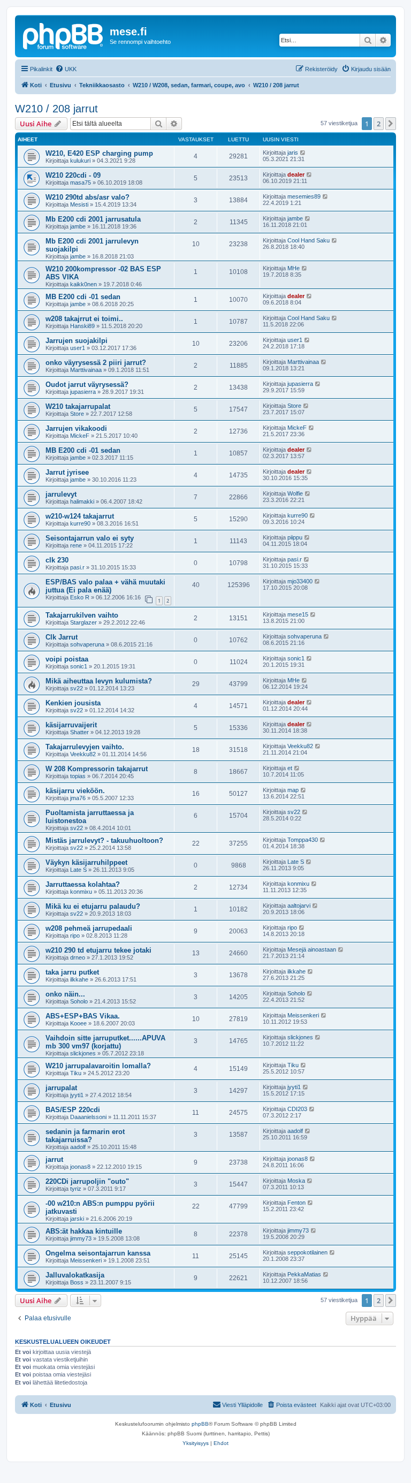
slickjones (83, 1053)
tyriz (75, 1188)
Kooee (78, 1023)
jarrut (54, 1159)
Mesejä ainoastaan (311, 949)
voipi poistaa (66, 659)
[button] (390, 123)
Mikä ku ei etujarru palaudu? (92, 906)
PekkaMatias (304, 1274)
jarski (77, 1218)
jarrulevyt (61, 494)
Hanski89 (82, 326)
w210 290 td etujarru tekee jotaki (98, 950)
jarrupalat (61, 1088)
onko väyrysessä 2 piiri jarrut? (95, 363)
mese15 (297, 614)
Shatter (79, 732)
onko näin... (65, 994)
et (289, 768)
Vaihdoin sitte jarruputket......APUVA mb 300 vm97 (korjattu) (105, 1042)
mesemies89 (304, 196)
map (293, 790)
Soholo (79, 1001)
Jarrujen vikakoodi (76, 428)
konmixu (81, 891)
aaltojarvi (298, 905)
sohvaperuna (87, 644)
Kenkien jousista (73, 703)
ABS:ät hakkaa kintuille (83, 1231)
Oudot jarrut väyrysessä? (86, 385)
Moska (296, 1180)
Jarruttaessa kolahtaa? (82, 884)
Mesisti (79, 204)
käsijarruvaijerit (71, 725)
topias (78, 776)
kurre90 (80, 523)
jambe (78, 226)
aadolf (78, 1147)
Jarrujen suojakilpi (76, 341)
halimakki (82, 501)
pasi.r (77, 567)
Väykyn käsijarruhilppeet (86, 862)
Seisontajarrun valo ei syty (89, 538)
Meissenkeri (303, 1015)
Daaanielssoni (88, 1117)
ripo (75, 935)
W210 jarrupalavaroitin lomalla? (98, 1066)
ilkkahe (79, 979)
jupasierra (83, 392)
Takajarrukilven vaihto (81, 615)
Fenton (296, 1202)
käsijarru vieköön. (75, 791)
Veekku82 (83, 754)
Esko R (79, 597)
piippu (294, 537)
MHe (293, 268)
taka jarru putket (72, 972)
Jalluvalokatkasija (74, 1275)
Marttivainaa (86, 370)
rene (76, 545)
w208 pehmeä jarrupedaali (88, 928)
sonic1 (78, 666)
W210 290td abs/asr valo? (87, 197)
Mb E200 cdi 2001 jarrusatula (93, 219)
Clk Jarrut (61, 637)
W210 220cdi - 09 (73, 175)
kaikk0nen (83, 284)
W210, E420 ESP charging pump (99, 153)
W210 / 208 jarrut (56, 109)
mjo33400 (300, 581)
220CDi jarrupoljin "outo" (87, 1181)
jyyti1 (76, 1095)
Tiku (75, 1073)
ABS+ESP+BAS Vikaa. (82, 1016)
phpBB (200, 1424)
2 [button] (378, 123)
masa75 (80, 182)
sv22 (76, 688)
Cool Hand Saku (308, 240)
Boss (76, 1282)
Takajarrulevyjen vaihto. (84, 747)
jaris (292, 152)
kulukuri (80, 160)
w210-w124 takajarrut (79, 516)
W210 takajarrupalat (77, 406)
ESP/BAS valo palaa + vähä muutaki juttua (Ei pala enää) (105, 586)
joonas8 (80, 1166)
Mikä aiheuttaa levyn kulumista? (98, 681)
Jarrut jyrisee (67, 472)
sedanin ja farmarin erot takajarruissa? (85, 1136)
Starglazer (83, 622)
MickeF (79, 435)
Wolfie (295, 493)
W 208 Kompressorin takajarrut (96, 769)
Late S (78, 869)
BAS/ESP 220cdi (72, 1110)
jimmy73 (81, 1238)
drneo (77, 957)
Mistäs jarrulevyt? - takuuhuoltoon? (104, 840)
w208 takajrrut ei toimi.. (84, 319)
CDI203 (297, 1109)
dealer (296, 174)
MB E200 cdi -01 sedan (82, 297)
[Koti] (64, 35)
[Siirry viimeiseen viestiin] (303, 152)
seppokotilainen (307, 1252)
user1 (77, 348)
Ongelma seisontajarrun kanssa (97, 1253)
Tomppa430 (302, 839)
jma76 (78, 798)
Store (77, 413)
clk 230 (56, 560)
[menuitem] (66, 69)
